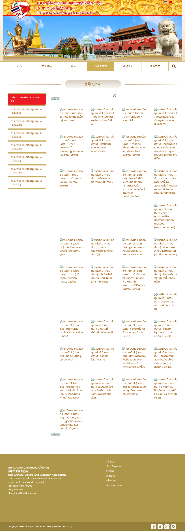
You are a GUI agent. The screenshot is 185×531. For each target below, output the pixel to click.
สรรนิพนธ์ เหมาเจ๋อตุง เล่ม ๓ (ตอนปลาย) (26, 171)
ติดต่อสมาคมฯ (114, 485)
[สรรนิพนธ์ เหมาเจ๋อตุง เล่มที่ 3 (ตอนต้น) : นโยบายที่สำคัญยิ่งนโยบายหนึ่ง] (100, 324)
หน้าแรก (110, 462)
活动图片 (128, 66)
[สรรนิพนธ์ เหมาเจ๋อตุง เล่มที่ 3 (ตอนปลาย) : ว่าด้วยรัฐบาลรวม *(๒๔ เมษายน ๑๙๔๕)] (163, 326)
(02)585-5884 (16, 489)
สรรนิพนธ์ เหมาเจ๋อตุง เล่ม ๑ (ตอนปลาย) (26, 123)
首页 (19, 66)
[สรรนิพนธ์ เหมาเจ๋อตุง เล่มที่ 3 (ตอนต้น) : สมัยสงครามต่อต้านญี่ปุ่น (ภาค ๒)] (163, 299)
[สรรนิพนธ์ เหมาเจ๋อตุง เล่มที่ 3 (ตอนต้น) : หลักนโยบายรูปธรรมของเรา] (68, 351)
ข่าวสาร (110, 471)
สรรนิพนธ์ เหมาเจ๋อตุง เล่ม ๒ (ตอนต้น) (26, 135)
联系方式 (155, 66)
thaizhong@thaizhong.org (22, 493)
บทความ (110, 476)
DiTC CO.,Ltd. (69, 526)
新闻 (73, 66)
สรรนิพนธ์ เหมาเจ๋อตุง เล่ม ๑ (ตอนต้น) (26, 111)
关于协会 (47, 66)
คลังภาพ (111, 480)
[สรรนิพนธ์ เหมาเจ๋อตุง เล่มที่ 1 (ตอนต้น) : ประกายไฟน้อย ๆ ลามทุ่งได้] (131, 112)
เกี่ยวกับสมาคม (114, 466)
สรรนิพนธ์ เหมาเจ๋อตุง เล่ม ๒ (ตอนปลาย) (26, 147)
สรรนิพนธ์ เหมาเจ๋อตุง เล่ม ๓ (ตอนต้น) (26, 159)
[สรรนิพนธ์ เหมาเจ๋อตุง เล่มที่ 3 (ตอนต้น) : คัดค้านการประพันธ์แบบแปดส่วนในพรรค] (68, 326)
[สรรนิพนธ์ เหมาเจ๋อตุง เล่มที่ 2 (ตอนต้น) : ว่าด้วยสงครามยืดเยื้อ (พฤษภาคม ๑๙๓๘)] (68, 244)
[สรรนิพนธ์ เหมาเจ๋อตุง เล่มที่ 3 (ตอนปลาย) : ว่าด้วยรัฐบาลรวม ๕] (100, 351)
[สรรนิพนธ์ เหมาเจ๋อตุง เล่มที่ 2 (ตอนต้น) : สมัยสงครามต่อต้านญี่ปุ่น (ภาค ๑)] (100, 174)
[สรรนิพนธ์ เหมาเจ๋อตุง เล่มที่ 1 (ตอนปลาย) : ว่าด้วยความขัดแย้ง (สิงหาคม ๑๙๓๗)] (68, 176)
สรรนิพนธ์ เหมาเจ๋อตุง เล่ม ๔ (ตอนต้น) (26, 182)
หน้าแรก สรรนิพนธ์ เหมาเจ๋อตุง (25, 99)
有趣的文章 (100, 66)
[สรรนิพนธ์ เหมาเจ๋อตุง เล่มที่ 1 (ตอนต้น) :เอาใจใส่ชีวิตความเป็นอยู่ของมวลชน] (68, 112)
